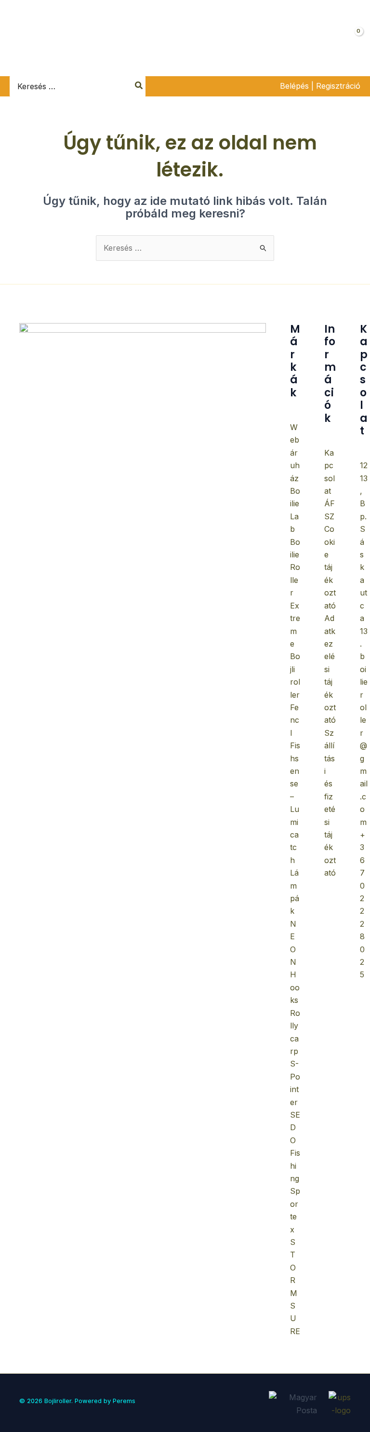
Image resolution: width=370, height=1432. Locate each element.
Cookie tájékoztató (330, 567)
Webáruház (295, 452)
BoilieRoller (295, 567)
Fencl (294, 720)
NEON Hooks (295, 962)
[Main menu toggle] (18, 37)
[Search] (139, 86)
